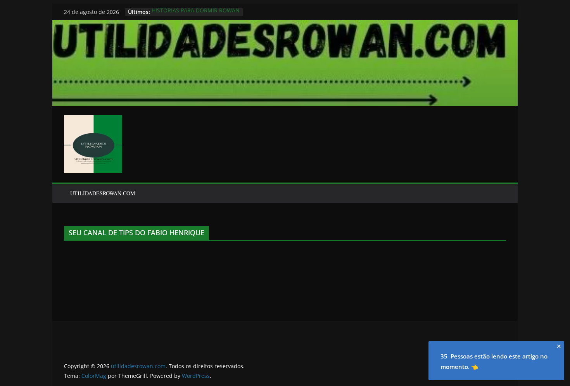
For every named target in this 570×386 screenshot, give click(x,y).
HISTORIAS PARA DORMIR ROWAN (196, 12)
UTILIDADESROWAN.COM (102, 193)
